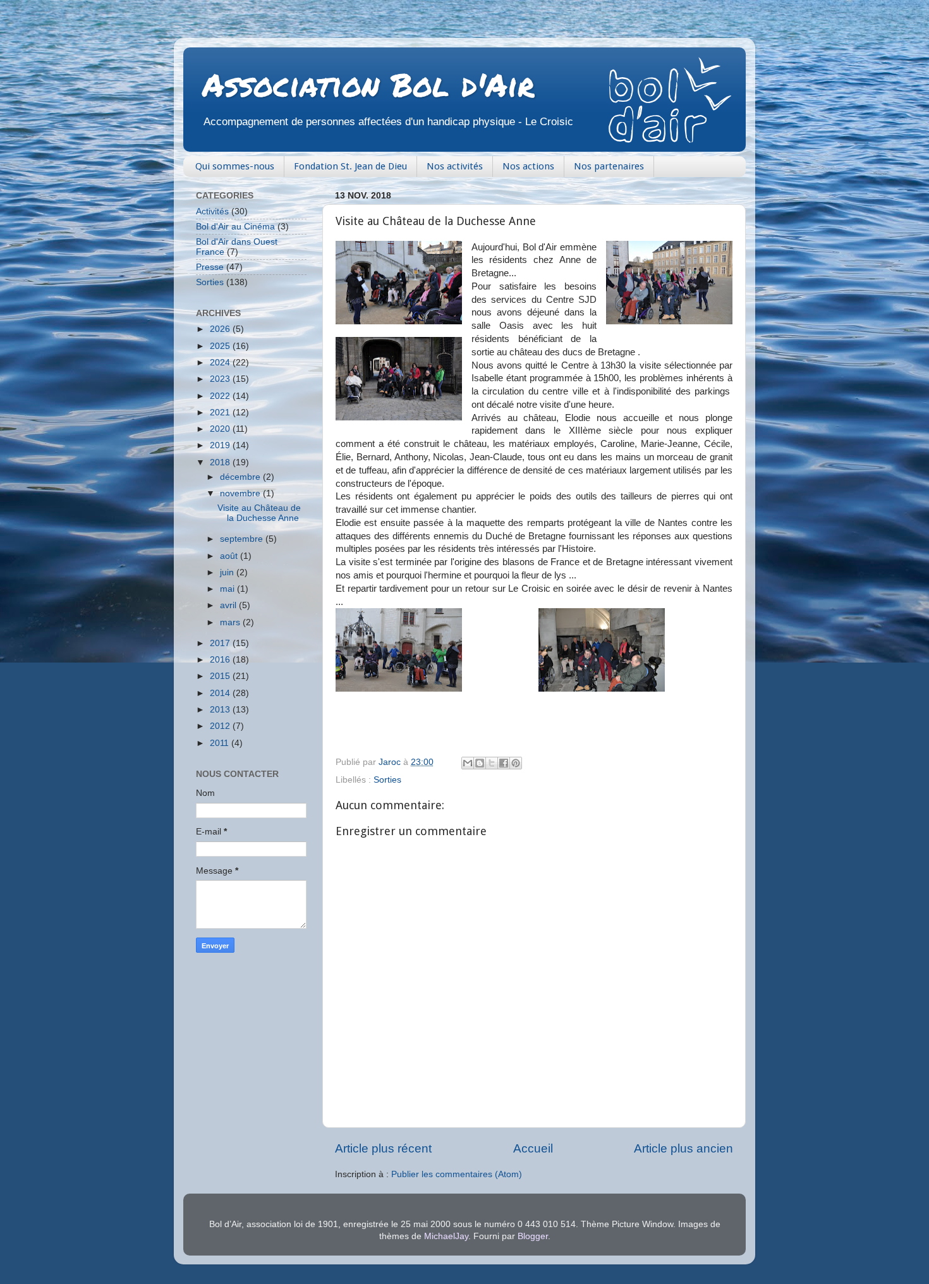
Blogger (533, 1236)
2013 (221, 709)
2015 (221, 676)
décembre (241, 477)
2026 (221, 329)
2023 (221, 379)
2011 (220, 743)
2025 (221, 346)
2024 (221, 362)
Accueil (533, 1148)
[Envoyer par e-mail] (467, 763)
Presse (210, 267)
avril (229, 605)
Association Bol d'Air (368, 84)
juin (228, 572)
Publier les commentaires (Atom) (456, 1174)
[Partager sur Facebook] (503, 763)
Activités (212, 211)
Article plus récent (383, 1148)
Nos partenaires (609, 166)
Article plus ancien (683, 1148)
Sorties (387, 780)
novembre (241, 493)
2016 (221, 659)
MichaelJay (446, 1236)
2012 (221, 726)
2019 (221, 445)
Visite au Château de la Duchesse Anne (259, 513)
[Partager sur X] (491, 763)
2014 (221, 693)
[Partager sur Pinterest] (515, 763)
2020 (221, 429)
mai (228, 589)
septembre (242, 539)
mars (231, 622)
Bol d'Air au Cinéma (235, 226)
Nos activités (455, 166)
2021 (221, 412)
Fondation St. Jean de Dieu (350, 166)
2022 (221, 396)
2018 (221, 462)
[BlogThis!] (479, 763)
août (230, 556)
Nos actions (528, 166)
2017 (221, 643)
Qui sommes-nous (234, 166)
